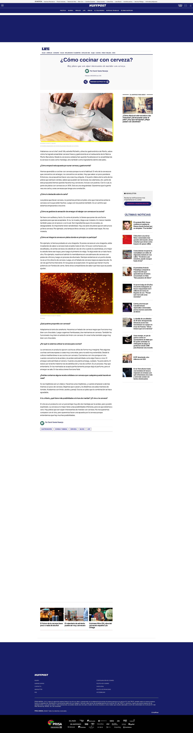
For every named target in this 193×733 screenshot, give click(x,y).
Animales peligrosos (151, 1)
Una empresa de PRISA (55, 722)
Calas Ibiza (110, 1)
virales (78, 10)
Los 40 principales (83, 721)
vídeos (90, 10)
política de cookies (102, 683)
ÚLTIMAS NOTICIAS (127, 10)
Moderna (82, 727)
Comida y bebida (61, 429)
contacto (38, 686)
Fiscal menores (61, 1)
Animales (49, 53)
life (88, 429)
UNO (87, 724)
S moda (109, 727)
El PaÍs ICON (101, 727)
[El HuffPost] (97, 5)
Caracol (132, 721)
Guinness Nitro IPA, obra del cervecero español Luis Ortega (100, 625)
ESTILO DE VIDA (86, 53)
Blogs (82, 429)
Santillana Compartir (103, 721)
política (63, 10)
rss (36, 692)
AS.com (118, 721)
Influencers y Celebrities (73, 53)
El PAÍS (73, 721)
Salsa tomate (101, 1)
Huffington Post (76, 724)
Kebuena (130, 724)
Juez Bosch (118, 1)
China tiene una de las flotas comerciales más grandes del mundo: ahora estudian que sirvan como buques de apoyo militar (143, 240)
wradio (93, 724)
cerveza (73, 429)
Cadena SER (112, 721)
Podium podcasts (92, 727)
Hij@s (93, 53)
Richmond (72, 727)
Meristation (127, 727)
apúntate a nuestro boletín (138, 203)
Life (45, 49)
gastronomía (46, 429)
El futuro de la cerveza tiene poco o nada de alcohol (51, 624)
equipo (37, 680)
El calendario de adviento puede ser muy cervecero (75, 624)
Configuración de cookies (105, 680)
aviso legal (100, 686)
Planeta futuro (123, 724)
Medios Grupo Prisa (55, 727)
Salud (43, 53)
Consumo (56, 53)
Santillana (93, 721)
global (70, 10)
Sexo (113, 53)
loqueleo (118, 727)
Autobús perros (128, 1)
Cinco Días (100, 724)
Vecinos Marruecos (49, 1)
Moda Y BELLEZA (106, 53)
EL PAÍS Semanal (116, 724)
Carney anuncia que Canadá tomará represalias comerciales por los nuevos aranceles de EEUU (142, 308)
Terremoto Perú (71, 1)
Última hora (180, 6)
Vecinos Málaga (139, 1)
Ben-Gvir (80, 1)
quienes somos (39, 683)
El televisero (99, 10)
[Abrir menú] (2, 5)
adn (125, 721)
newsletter (38, 689)
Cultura (98, 53)
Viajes (62, 53)
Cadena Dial (108, 724)
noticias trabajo (112, 10)
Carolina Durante (90, 1)
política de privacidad (103, 689)
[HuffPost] (41, 675)
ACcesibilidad (100, 692)
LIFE (84, 10)
